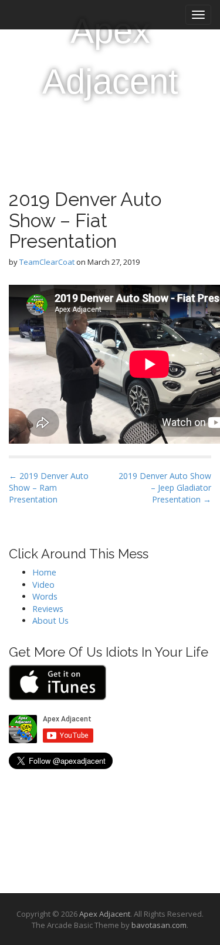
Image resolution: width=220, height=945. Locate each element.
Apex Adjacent (110, 56)
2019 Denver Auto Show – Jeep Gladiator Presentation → (165, 487)
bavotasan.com (159, 925)
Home (44, 572)
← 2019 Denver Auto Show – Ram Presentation (49, 487)
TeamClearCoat (47, 262)
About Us (50, 620)
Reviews (47, 608)
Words (44, 596)
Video (43, 584)
